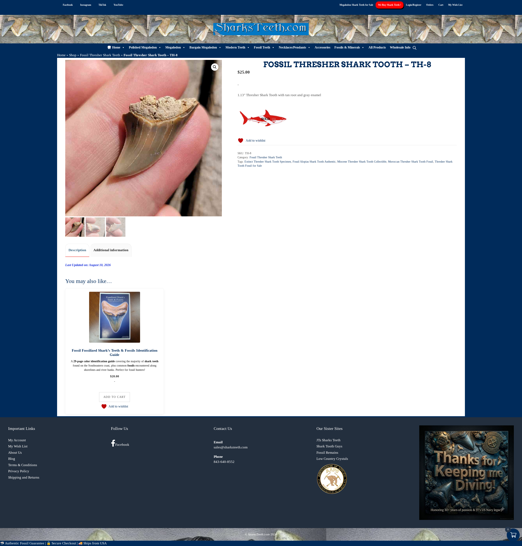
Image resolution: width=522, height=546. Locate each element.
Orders (430, 4)
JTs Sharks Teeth (328, 440)
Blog (11, 459)
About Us (15, 453)
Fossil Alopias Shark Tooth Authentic (314, 161)
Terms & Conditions (22, 465)
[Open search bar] (415, 47)
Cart (440, 4)
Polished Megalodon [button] (143, 47)
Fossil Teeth (262, 47)
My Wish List (455, 4)
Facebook (122, 445)
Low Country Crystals (332, 459)
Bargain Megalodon (203, 47)
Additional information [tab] (110, 250)
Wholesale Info (400, 47)
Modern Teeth (235, 47)
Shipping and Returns (23, 477)
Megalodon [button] (173, 47)
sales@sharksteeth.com (231, 447)
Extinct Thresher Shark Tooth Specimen (267, 161)
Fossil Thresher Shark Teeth (100, 55)
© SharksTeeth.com (257, 534)
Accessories (322, 47)
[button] (214, 67)
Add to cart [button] (114, 396)
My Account (17, 440)
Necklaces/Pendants (292, 47)
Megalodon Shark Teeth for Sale (356, 4)
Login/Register (413, 4)
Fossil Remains (327, 453)
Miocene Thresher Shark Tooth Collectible (361, 161)
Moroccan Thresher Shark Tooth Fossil (410, 161)
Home (116, 47)
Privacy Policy (18, 471)
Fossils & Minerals (347, 47)
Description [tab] (77, 250)
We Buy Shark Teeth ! (389, 4)
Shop (72, 55)
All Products (377, 47)
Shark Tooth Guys (329, 446)
